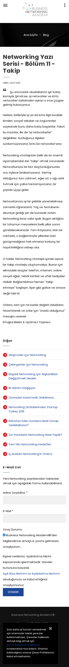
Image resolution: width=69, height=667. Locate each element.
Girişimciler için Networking (27, 355)
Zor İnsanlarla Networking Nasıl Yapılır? (35, 435)
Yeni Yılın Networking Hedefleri (30, 444)
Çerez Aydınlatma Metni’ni (23, 645)
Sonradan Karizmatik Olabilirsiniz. (31, 397)
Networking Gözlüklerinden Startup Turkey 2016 (33, 409)
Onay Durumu (12, 529)
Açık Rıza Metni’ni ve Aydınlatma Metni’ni (31, 573)
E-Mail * (8, 511)
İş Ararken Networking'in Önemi (30, 454)
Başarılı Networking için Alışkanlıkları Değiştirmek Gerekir (33, 376)
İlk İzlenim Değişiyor (22, 388)
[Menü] (5, 5)
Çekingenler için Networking (28, 364)
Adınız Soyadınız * (15, 493)
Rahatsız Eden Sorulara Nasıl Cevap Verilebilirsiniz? (34, 423)
